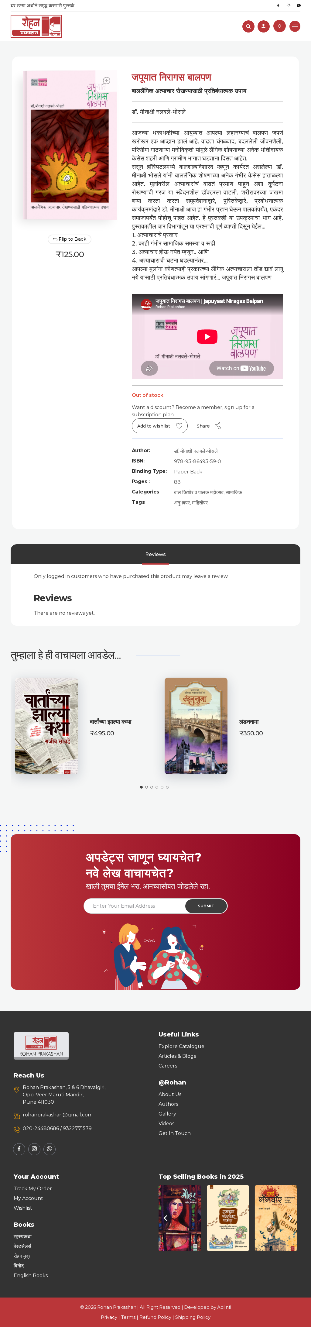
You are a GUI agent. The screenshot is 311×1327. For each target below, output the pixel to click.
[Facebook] (278, 5)
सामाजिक (234, 492)
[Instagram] (288, 5)
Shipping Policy (192, 1317)
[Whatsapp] (298, 5)
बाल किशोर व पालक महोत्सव (199, 492)
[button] (165, 1218)
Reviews (155, 554)
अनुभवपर (182, 503)
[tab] (155, 554)
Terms (128, 1317)
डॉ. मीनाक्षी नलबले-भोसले (196, 451)
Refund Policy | (157, 1317)
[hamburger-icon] (294, 26)
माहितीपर (200, 503)
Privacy (109, 1317)
